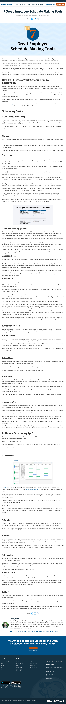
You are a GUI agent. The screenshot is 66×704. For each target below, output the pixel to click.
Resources (34, 4)
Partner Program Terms (12, 700)
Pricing (28, 4)
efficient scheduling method (10, 104)
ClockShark (5, 487)
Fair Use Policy (28, 700)
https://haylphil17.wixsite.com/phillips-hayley (44, 631)
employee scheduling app (32, 489)
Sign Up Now (60, 4)
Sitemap (16, 702)
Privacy (2, 700)
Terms (6, 700)
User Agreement (21, 700)
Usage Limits (34, 700)
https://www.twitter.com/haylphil (20, 631)
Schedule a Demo (50, 4)
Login (63, 1)
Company (40, 4)
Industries (22, 4)
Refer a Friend (57, 1)
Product (16, 4)
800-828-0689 (45, 1)
